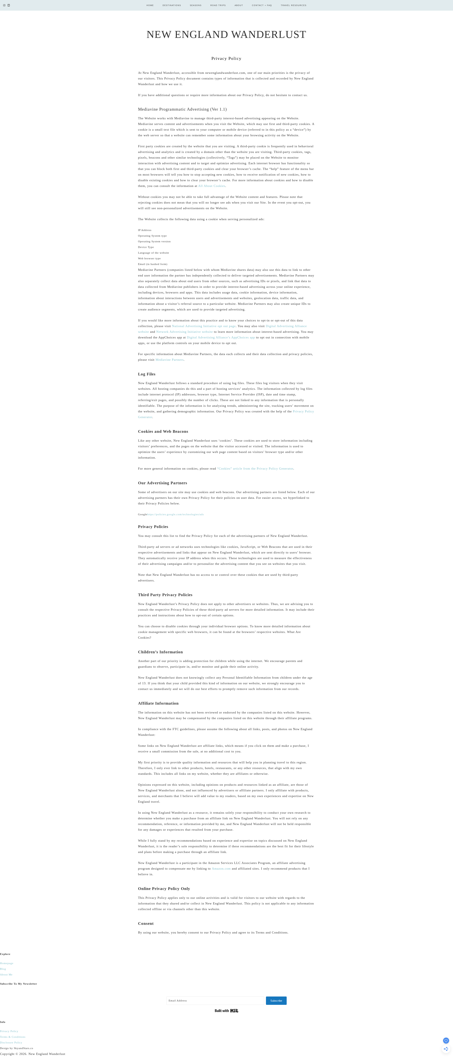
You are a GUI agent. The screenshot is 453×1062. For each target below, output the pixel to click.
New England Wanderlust (226, 34)
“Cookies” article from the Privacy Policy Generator (255, 468)
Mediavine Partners (170, 359)
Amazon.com (221, 868)
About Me (6, 974)
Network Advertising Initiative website (184, 331)
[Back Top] (446, 1056)
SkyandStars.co (23, 1048)
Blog (3, 968)
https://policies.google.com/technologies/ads (175, 514)
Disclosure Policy (11, 1042)
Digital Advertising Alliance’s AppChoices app (221, 337)
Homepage (6, 963)
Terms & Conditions (12, 1036)
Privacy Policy (9, 1031)
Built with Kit (226, 1010)
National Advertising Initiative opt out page (204, 326)
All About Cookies (211, 186)
